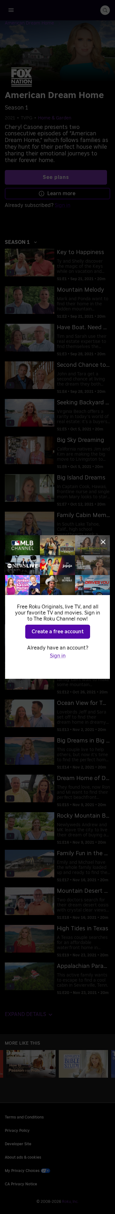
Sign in (57, 655)
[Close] (103, 542)
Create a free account (58, 631)
